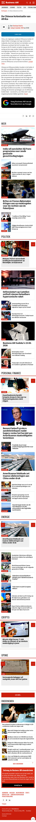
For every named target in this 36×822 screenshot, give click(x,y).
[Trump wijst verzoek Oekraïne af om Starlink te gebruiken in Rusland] (6, 360)
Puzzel (3, 339)
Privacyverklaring (7, 796)
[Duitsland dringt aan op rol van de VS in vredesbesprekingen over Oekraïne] (6, 482)
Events (27, 793)
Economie (12, 7)
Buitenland (4, 145)
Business (4, 178)
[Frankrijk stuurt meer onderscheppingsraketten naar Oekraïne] (6, 443)
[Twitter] (6, 799)
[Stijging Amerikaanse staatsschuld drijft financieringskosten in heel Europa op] (6, 223)
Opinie (3, 674)
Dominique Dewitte (18, 26)
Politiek (19, 7)
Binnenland (4, 255)
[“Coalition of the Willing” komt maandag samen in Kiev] (6, 213)
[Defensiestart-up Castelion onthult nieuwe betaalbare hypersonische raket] (18, 271)
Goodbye (28, 811)
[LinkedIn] (9, 799)
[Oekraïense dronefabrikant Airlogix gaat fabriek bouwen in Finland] (6, 573)
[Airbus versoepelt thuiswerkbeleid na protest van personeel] (6, 160)
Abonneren (5, 793)
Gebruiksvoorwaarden (17, 795)
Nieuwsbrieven (20, 793)
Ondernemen (5, 7)
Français (4, 804)
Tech (24, 7)
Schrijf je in (18, 785)
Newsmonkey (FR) (19, 811)
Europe (3, 309)
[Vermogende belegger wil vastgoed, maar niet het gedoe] (15, 660)
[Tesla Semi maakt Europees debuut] (6, 583)
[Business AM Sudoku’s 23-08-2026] (18, 322)
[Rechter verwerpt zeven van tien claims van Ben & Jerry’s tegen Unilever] (6, 170)
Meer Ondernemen (23, 763)
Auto (3, 591)
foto (26, 94)
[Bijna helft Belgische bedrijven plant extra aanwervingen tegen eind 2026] (4, 729)
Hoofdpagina (4, 11)
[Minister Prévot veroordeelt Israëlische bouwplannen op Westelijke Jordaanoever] (15, 242)
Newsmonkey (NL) (7, 811)
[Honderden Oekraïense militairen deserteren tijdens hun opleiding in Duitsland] (6, 553)
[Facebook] (3, 799)
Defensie (4, 601)
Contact (4, 816)
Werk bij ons (5, 795)
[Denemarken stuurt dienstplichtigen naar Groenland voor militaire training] (6, 349)
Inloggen (12, 793)
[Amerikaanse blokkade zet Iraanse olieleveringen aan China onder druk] (18, 453)
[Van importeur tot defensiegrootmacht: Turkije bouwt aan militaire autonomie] (6, 311)
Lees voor (18, 34)
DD (4, 27)
